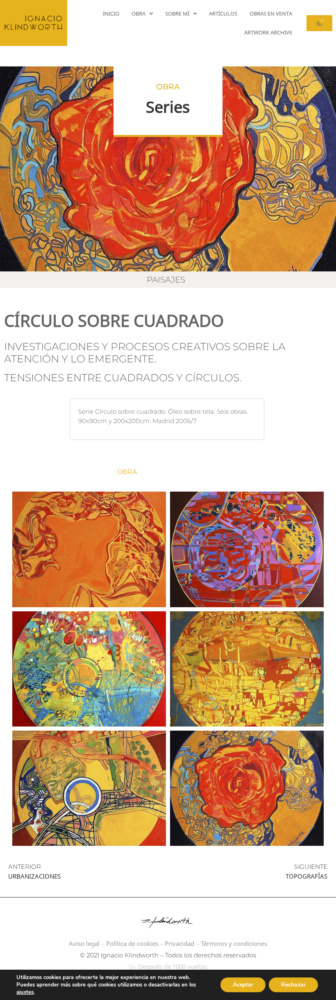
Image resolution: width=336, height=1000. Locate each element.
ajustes (25, 992)
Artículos (223, 13)
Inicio (111, 13)
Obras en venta (271, 13)
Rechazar (293, 985)
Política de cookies (132, 943)
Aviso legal (84, 943)
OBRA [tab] (127, 472)
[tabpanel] (168, 668)
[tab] (157, 471)
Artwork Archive (268, 32)
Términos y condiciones (234, 943)
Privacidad (179, 943)
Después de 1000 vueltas (172, 966)
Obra (138, 13)
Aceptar (243, 985)
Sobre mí (177, 13)
